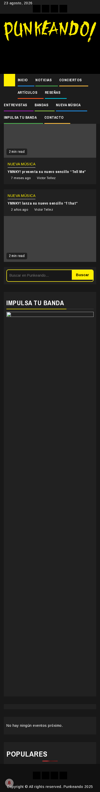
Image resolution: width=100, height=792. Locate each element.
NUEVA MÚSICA (68, 105)
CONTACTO (54, 117)
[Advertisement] (50, 56)
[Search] (92, 80)
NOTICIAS (43, 80)
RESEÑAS (53, 92)
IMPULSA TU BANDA (20, 117)
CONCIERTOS (70, 80)
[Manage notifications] (9, 783)
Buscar (82, 275)
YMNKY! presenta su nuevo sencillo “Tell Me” (47, 171)
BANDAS (41, 105)
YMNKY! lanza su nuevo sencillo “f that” (43, 203)
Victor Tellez (46, 178)
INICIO (23, 80)
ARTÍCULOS (27, 92)
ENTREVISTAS (15, 105)
